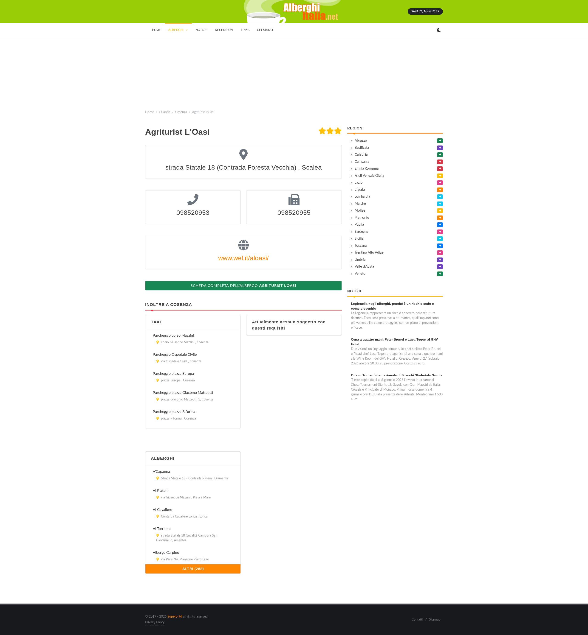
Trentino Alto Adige (369, 252)
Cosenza (181, 112)
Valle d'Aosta (364, 266)
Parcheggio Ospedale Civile (175, 354)
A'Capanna (161, 471)
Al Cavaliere (162, 510)
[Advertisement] (294, 71)
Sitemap (435, 619)
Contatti (417, 619)
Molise (360, 210)
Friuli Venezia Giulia (369, 175)
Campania (362, 161)
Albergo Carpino (166, 552)
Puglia (359, 224)
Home (149, 112)
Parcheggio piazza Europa (173, 373)
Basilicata (362, 147)
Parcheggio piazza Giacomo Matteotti (183, 392)
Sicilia (359, 238)
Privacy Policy (154, 622)
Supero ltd (174, 616)
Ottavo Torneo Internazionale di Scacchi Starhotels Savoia (396, 375)
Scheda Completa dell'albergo (243, 286)
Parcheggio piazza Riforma (174, 412)
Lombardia (362, 196)
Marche (360, 203)
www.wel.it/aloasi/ (243, 258)
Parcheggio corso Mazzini (173, 335)
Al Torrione (161, 529)
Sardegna (361, 231)
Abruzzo (361, 140)
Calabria (164, 112)
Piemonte (362, 217)
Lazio (359, 182)
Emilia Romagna (367, 168)
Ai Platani (160, 490)
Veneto (360, 273)
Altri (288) (193, 569)
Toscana (361, 245)
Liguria (360, 189)
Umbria (360, 259)
